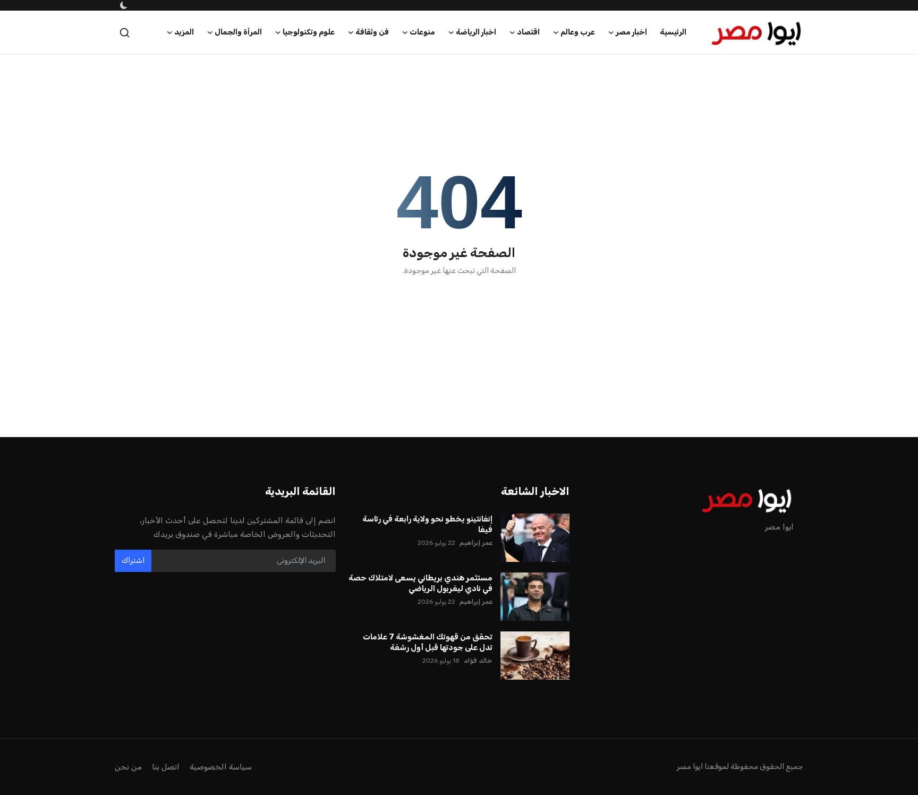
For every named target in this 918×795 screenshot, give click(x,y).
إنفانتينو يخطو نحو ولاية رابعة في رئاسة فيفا (427, 524)
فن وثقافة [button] (372, 32)
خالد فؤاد (478, 660)
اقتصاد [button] (528, 32)
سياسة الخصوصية (221, 767)
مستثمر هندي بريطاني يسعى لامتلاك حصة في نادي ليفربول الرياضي (420, 583)
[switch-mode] (123, 5)
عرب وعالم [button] (577, 32)
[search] (124, 32)
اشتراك (133, 560)
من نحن (128, 767)
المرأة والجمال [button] (238, 32)
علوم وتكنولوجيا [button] (309, 32)
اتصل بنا (166, 767)
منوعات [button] (422, 32)
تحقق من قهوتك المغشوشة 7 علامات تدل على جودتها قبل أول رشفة (427, 642)
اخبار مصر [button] (631, 32)
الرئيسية (673, 32)
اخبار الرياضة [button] (476, 32)
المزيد (184, 32)
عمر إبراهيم (476, 542)
